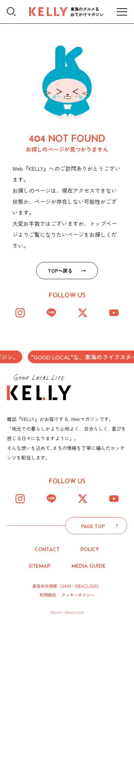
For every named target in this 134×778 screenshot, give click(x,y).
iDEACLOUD (86, 586)
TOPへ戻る (60, 270)
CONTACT (47, 549)
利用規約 (48, 595)
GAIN (66, 586)
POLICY (89, 549)
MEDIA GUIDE (88, 566)
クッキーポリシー (78, 595)
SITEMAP (40, 566)
